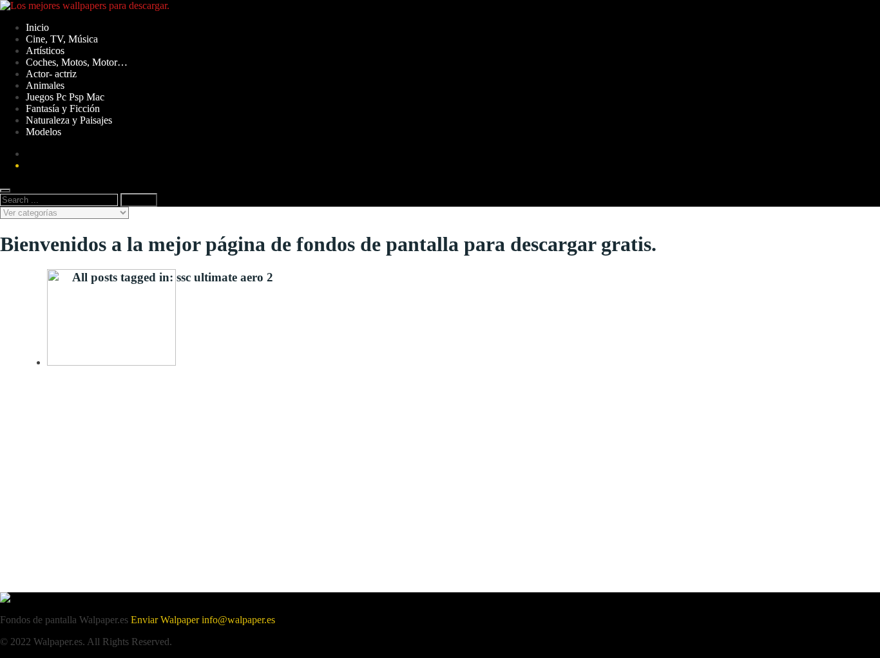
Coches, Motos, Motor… (77, 62)
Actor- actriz (51, 73)
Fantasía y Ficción (63, 108)
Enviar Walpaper (165, 619)
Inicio (37, 27)
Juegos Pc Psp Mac (65, 96)
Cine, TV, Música (62, 38)
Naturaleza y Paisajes (69, 120)
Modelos (43, 131)
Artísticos (45, 50)
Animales (45, 85)
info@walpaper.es (238, 619)
